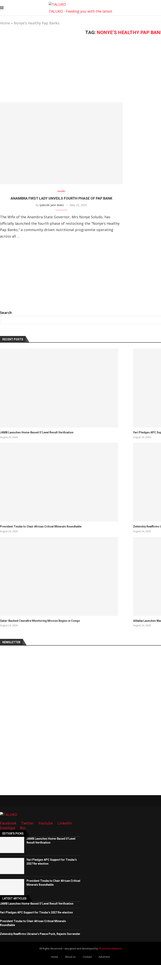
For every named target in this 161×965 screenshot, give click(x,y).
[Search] (159, 8)
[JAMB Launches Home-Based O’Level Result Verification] (59, 388)
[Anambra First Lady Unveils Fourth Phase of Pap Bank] (61, 143)
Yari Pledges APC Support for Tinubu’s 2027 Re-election (36, 912)
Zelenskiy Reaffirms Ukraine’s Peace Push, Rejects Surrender (40, 933)
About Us (70, 957)
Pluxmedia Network (110, 948)
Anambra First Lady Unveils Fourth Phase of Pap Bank (61, 198)
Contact (87, 957)
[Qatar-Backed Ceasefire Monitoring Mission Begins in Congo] (59, 576)
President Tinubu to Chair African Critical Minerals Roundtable (40, 526)
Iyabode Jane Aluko (51, 205)
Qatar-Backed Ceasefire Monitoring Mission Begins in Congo (40, 620)
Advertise (104, 957)
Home (5, 23)
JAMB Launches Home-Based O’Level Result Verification (36, 432)
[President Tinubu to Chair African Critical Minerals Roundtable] (59, 482)
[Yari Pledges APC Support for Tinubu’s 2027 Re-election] (12, 866)
